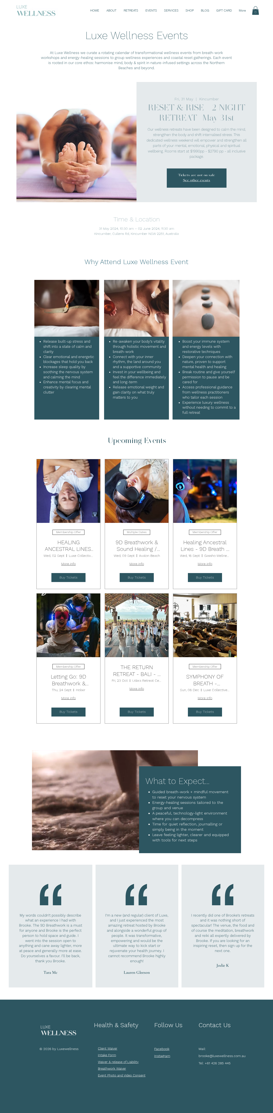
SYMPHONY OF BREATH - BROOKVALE (205, 680)
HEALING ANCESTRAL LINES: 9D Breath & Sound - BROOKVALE (68, 545)
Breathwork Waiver (112, 1069)
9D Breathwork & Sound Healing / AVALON (137, 545)
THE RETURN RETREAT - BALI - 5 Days (136, 670)
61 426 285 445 (219, 1063)
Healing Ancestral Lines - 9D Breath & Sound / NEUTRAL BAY (205, 545)
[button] (255, 10)
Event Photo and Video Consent (121, 1075)
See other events (196, 180)
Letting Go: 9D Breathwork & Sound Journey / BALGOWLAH (68, 680)
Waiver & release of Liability (118, 1062)
